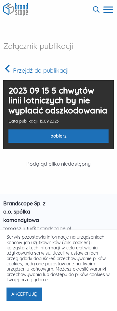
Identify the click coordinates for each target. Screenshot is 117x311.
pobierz (40, 138)
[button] (96, 9)
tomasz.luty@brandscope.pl (37, 228)
